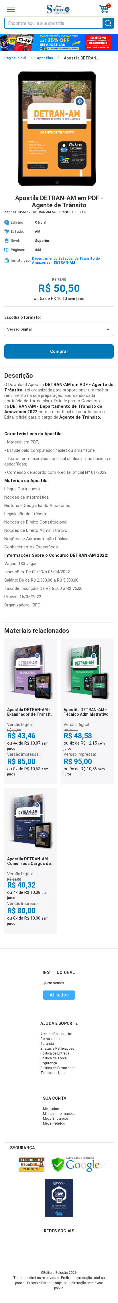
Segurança (48, 1063)
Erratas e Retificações (57, 1048)
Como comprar (52, 1039)
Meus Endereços (56, 1118)
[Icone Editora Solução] (58, 9)
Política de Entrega (54, 1053)
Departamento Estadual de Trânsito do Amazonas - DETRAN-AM (66, 260)
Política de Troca (53, 1058)
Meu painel (51, 1109)
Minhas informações (59, 1113)
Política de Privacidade (57, 1068)
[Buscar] (108, 23)
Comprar (59, 351)
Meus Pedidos (54, 1123)
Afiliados (59, 995)
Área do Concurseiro (56, 1034)
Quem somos (53, 983)
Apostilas (45, 58)
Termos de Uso (52, 1073)
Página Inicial (15, 58)
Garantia (47, 1043)
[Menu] (11, 9)
